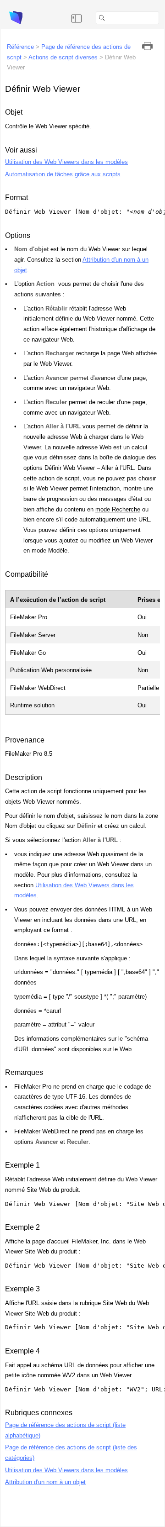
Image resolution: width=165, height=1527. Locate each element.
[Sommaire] (76, 17)
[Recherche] (162, 17)
